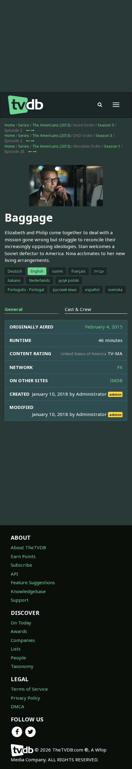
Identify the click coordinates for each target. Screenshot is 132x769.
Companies (23, 640)
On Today (21, 622)
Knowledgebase (28, 591)
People (18, 657)
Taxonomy (22, 666)
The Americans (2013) (51, 125)
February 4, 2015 (103, 327)
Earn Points (23, 556)
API (14, 574)
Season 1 (112, 146)
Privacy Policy (25, 698)
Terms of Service (29, 689)
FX (119, 367)
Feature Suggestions (33, 582)
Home (10, 125)
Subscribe (21, 565)
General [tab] (13, 309)
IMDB (116, 380)
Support (20, 600)
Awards (19, 631)
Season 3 (106, 125)
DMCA (17, 706)
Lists (16, 649)
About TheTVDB (28, 547)
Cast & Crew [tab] (78, 309)
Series (23, 125)
